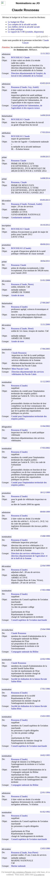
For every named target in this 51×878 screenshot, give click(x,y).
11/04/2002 (45, 426)
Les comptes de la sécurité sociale (22, 24)
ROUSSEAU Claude (20, 57)
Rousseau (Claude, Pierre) (22, 284)
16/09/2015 (45, 156)
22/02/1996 (45, 659)
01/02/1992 (45, 812)
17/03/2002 (45, 448)
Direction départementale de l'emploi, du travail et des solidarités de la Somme (28, 74)
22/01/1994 (45, 792)
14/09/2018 (45, 115)
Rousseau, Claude (19, 182)
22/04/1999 (45, 565)
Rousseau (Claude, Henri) (22, 328)
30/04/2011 (45, 261)
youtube (29, 32)
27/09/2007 (45, 303)
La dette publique (15, 29)
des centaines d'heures (22, 872)
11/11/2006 (45, 324)
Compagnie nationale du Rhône (24, 652)
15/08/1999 (45, 536)
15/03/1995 (45, 716)
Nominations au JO (28, 3)
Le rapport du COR (16, 32)
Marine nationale (18, 866)
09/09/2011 (45, 244)
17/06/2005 (45, 349)
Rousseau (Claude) (19, 307)
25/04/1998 (45, 629)
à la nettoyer (39, 874)
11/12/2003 (45, 381)
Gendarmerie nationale (21, 217)
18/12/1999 (45, 492)
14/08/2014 (45, 178)
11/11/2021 (45, 53)
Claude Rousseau (19, 353)
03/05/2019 (45, 83)
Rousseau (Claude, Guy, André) (25, 87)
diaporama (38, 32)
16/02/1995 (45, 755)
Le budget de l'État (16, 22)
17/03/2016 (45, 132)
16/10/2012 (45, 225)
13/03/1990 (45, 848)
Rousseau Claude (18, 160)
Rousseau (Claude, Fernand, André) (26, 204)
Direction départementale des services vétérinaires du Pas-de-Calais (28, 373)
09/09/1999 (45, 512)
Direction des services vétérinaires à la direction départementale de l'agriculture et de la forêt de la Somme (29, 555)
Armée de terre (17, 295)
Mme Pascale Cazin (20, 369)
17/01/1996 (45, 689)
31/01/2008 (45, 280)
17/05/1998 (45, 590)
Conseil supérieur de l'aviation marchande (29, 620)
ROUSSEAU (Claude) (21, 248)
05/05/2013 (45, 200)
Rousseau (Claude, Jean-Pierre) (24, 852)
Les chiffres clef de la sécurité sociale (24, 27)
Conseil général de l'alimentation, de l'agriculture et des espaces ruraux (26, 106)
